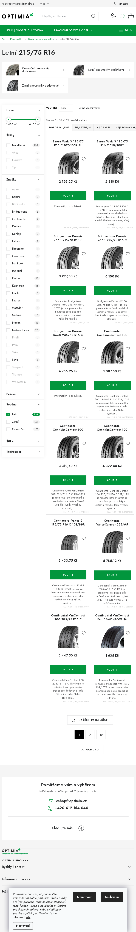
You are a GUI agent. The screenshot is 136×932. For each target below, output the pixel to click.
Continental (25, 219)
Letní (25, 414)
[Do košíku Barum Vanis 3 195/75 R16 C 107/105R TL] (68, 195)
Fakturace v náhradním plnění (18, 3)
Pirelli (25, 337)
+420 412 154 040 (114, 16)
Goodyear (25, 256)
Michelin (25, 315)
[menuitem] (26, 30)
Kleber (25, 278)
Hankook (25, 263)
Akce (25, 153)
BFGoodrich (25, 204)
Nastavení (23, 926)
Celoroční (25, 429)
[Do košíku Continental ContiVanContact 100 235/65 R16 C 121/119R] (112, 480)
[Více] (126, 30)
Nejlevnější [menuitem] (83, 127)
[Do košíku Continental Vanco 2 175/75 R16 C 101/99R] (68, 574)
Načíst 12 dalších (93, 720)
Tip (25, 167)
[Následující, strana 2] (90, 734)
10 (101, 735)
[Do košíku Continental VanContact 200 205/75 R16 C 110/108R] (68, 669)
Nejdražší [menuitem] (103, 127)
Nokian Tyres (25, 330)
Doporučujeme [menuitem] (59, 127)
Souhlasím (112, 897)
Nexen (25, 323)
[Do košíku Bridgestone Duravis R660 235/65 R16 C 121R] (68, 385)
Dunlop (25, 234)
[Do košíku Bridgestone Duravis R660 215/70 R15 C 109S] (68, 290)
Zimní (25, 422)
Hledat (93, 16)
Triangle (25, 374)
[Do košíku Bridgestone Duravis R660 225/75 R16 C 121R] (112, 290)
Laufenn (25, 300)
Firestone (25, 249)
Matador (25, 308)
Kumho (25, 293)
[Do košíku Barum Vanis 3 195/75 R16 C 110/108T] (112, 195)
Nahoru (92, 749)
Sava (25, 360)
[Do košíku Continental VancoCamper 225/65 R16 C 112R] (112, 575)
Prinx (25, 345)
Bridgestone (25, 212)
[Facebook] (81, 828)
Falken (25, 241)
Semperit (25, 367)
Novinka (25, 160)
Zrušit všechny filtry (89, 108)
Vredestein (25, 382)
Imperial (25, 271)
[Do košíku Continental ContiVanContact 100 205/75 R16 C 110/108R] (68, 480)
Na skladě (25, 145)
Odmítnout (84, 897)
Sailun (25, 352)
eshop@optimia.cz (71, 800)
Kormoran (25, 286)
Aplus (25, 189)
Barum (25, 197)
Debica (25, 226)
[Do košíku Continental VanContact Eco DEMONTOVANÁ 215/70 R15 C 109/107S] (112, 669)
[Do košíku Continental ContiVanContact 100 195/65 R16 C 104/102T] (112, 385)
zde (28, 917)
